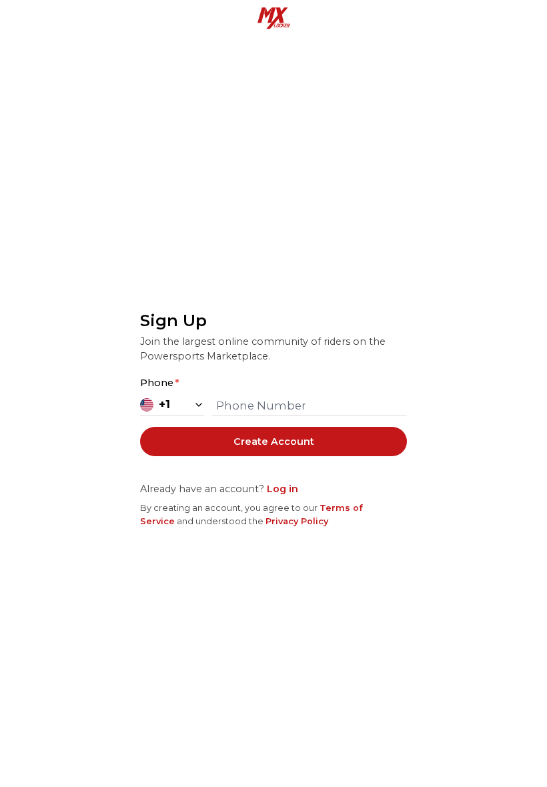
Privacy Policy (296, 521)
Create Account (273, 442)
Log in (282, 489)
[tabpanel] (273, 418)
